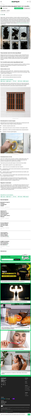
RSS (1, 386)
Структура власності (27, 412)
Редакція (26, 379)
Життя (4, 4)
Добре (29, 414)
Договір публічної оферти (16, 412)
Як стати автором (27, 388)
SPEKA (3, 407)
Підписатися (27, 8)
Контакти (26, 383)
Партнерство (26, 395)
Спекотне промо (5, 8)
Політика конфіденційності (4, 412)
